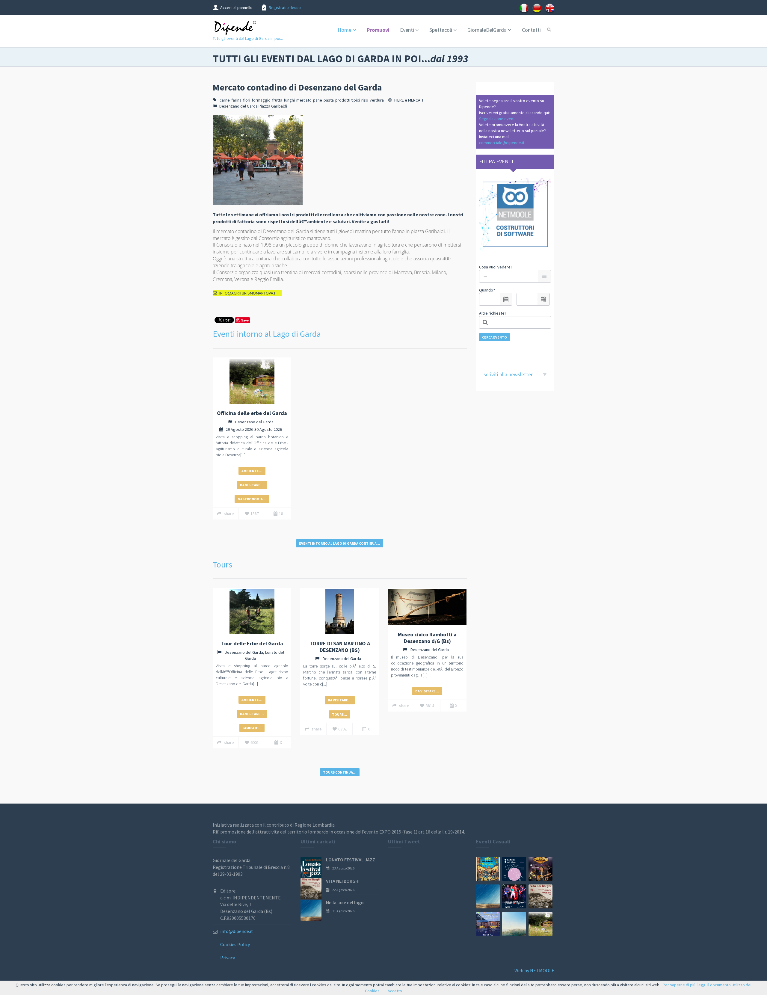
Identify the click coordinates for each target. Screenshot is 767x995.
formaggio (261, 100)
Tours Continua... (340, 772)
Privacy (227, 958)
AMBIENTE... (251, 471)
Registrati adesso (285, 7)
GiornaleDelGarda (487, 29)
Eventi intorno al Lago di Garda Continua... (339, 543)
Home (344, 29)
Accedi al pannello (236, 7)
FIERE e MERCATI (408, 100)
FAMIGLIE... (252, 728)
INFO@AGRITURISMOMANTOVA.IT (248, 293)
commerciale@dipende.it (501, 142)
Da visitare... (252, 485)
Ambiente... (251, 699)
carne (225, 100)
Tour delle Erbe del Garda (252, 643)
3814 (430, 705)
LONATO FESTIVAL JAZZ (350, 860)
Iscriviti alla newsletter (507, 374)
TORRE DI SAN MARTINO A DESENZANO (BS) (339, 646)
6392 (342, 729)
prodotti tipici (347, 100)
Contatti (531, 29)
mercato (304, 100)
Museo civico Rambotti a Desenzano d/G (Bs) (427, 637)
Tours (222, 564)
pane (317, 100)
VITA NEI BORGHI (343, 881)
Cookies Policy (235, 944)
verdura (377, 100)
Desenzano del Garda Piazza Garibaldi (253, 106)
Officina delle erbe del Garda (252, 413)
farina (236, 100)
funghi (289, 100)
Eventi (407, 29)
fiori (246, 100)
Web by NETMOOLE (534, 970)
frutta (277, 100)
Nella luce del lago (345, 902)
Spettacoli (440, 29)
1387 (254, 513)
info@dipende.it (236, 931)
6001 (254, 742)
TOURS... (339, 714)
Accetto (395, 991)
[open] (506, 299)
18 (281, 513)
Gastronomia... (252, 499)
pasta (329, 100)
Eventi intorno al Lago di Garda (267, 333)
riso (364, 100)
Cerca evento (494, 337)
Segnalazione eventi (497, 118)
